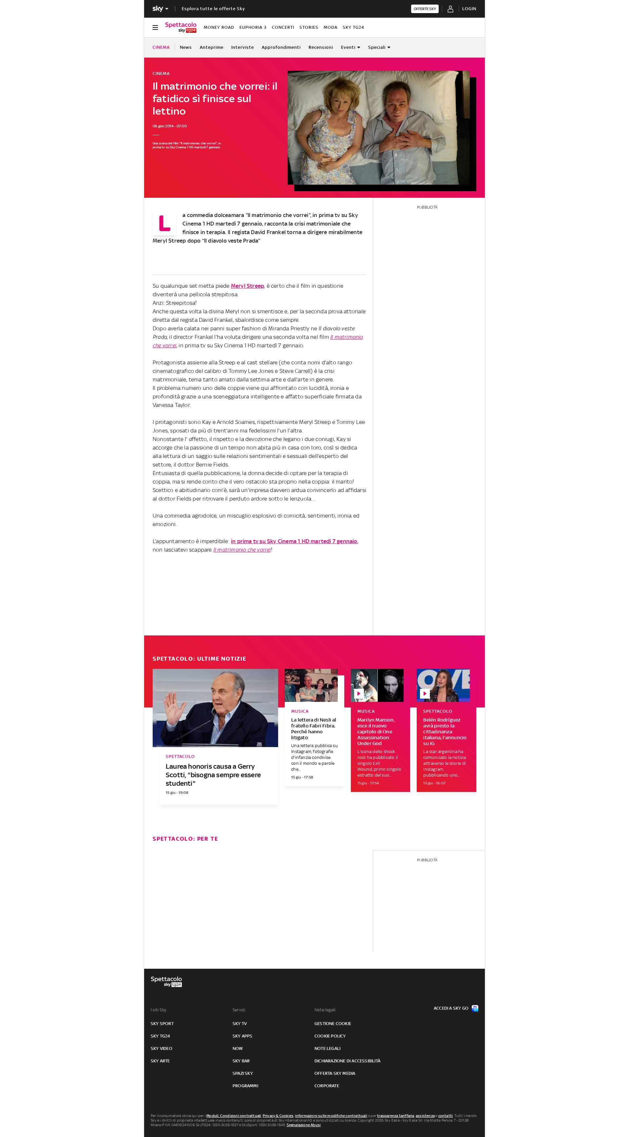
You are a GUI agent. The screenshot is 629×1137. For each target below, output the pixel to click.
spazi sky (243, 1073)
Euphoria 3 (253, 27)
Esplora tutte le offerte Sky (213, 8)
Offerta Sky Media (334, 1073)
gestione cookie (332, 1023)
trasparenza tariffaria (395, 1115)
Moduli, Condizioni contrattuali (233, 1115)
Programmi (245, 1085)
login (469, 8)
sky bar (241, 1060)
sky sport (162, 1023)
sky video (161, 1048)
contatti (445, 1115)
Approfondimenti (281, 47)
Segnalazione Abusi (304, 1125)
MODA (330, 27)
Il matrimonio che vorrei (278, 215)
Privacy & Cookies (278, 1115)
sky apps (243, 1036)
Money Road (219, 27)
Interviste (242, 47)
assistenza (425, 1115)
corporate (326, 1085)
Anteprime (211, 47)
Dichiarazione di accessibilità (347, 1060)
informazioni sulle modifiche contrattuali (331, 1115)
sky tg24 (160, 1036)
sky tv (240, 1023)
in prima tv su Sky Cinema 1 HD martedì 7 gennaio (294, 541)
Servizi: (239, 1009)
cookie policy (330, 1036)
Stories (308, 27)
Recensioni (321, 47)
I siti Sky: (159, 1009)
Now (238, 1048)
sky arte (160, 1060)
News (186, 47)
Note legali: (325, 1009)
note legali (327, 1048)
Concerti (283, 27)
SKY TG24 (353, 27)
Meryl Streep (169, 240)
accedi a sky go (451, 1008)
